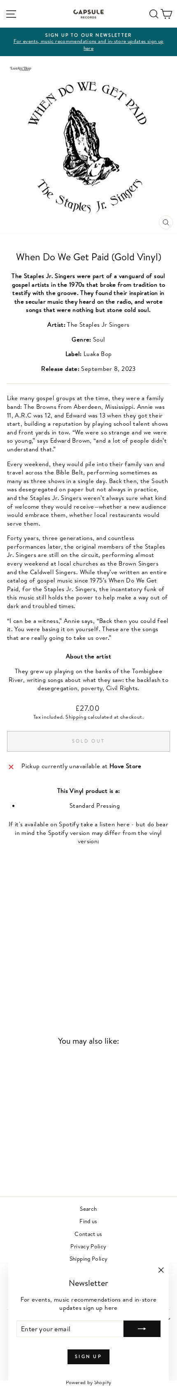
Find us (88, 1221)
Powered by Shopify (89, 1382)
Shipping (75, 716)
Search (88, 1208)
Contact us (88, 1234)
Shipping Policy (89, 1258)
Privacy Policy (88, 1246)
